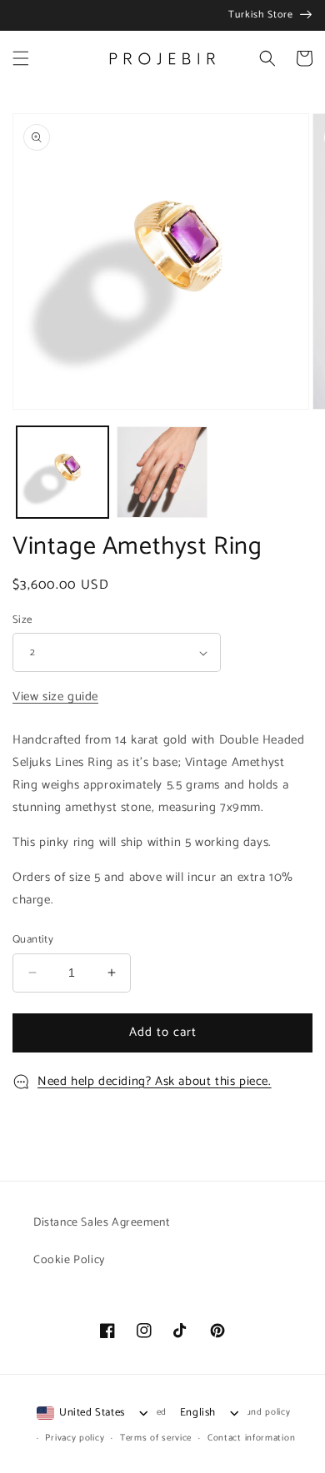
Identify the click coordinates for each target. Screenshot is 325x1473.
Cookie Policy (69, 1260)
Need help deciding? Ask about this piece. (155, 1081)
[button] (20, 58)
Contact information (251, 1438)
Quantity (32, 940)
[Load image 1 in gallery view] (62, 472)
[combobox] (81, 1413)
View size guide (55, 696)
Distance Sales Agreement (101, 1222)
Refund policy (260, 1412)
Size (22, 620)
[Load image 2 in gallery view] (162, 472)
